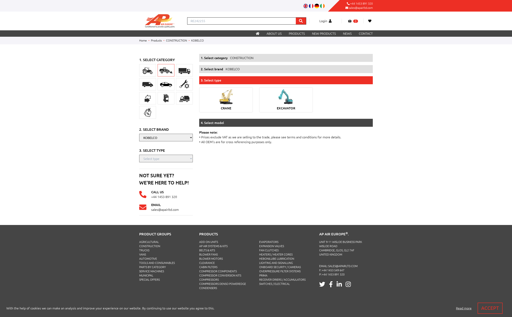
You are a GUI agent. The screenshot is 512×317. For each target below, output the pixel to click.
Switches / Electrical (274, 283)
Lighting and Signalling (276, 262)
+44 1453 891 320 (361, 3)
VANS (142, 254)
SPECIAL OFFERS (149, 279)
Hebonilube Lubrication (276, 258)
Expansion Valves (271, 246)
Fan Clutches (269, 250)
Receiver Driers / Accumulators (282, 279)
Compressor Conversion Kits (220, 275)
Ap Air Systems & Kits (213, 246)
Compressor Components (218, 271)
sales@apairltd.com (361, 7)
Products (297, 33)
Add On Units (208, 242)
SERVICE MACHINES (151, 271)
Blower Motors (211, 258)
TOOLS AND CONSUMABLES (157, 262)
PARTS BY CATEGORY (152, 267)
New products (324, 33)
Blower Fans (208, 254)
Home (143, 40)
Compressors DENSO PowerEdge (222, 283)
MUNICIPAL (146, 275)
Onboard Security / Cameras (280, 267)
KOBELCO (197, 40)
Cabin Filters (208, 267)
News (347, 33)
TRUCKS (144, 250)
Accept (490, 308)
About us (274, 33)
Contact (366, 33)
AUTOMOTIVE (148, 258)
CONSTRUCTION (176, 40)
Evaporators (268, 242)
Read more (464, 308)
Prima (263, 275)
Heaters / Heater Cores (276, 254)
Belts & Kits (207, 250)
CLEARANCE (207, 262)
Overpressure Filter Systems (280, 271)
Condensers (208, 288)
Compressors (209, 279)
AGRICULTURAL (149, 242)
